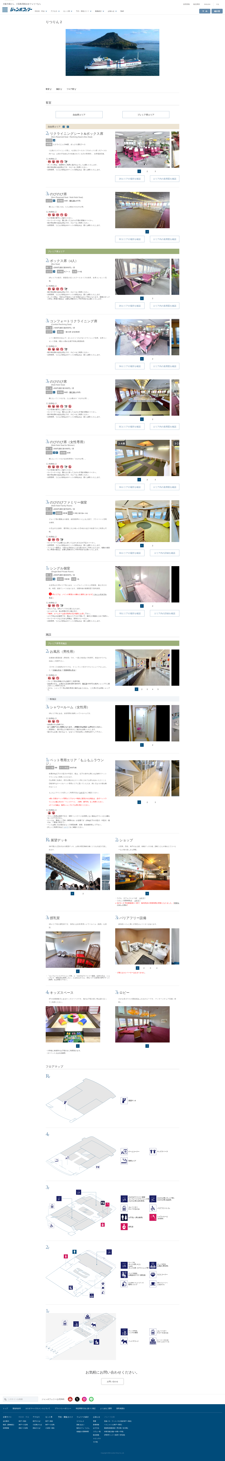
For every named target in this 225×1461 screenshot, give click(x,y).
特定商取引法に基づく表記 (86, 1408)
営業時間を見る (69, 670)
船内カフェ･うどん (83, 1428)
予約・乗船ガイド (65, 1417)
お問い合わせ (112, 1381)
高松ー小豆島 (23, 1428)
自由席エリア (79, 114)
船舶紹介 (98, 11)
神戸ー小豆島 (23, 1424)
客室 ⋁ (48, 89)
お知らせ (111, 11)
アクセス (54, 11)
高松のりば (36, 1428)
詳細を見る (57, 670)
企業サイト (7, 1417)
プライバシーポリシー (63, 1408)
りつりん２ (80, 1421)
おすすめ (96, 1428)
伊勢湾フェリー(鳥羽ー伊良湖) (114, 1435)
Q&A (122, 11)
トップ (5, 1408)
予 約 (204, 11)
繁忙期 (72, 200)
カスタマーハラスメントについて (37, 1408)
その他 (95, 1442)
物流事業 (196, 4)
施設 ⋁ (59, 89)
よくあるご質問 (106, 1408)
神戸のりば (36, 1421)
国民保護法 (120, 1408)
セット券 (66, 11)
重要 (94, 1421)
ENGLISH (207, 4)
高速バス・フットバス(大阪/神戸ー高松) (117, 1421)
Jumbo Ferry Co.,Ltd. (117, 1453)
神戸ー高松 (22, 1421)
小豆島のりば (37, 1424)
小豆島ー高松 (49, 1428)
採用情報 (186, 4)
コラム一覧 (97, 1431)
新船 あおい (81, 1424)
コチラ (141, 898)
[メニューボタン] (5, 9)
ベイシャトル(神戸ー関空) (113, 1424)
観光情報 (96, 1435)
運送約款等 (17, 1408)
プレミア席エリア (145, 114)
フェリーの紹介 (83, 1417)
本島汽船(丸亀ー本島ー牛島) (113, 1431)
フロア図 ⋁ (71, 89)
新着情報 (96, 1424)
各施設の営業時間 (83, 1431)
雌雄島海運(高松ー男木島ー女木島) (116, 1428)
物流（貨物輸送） (9, 1424)
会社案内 (6, 1421)
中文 (217, 4)
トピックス (97, 1438)
